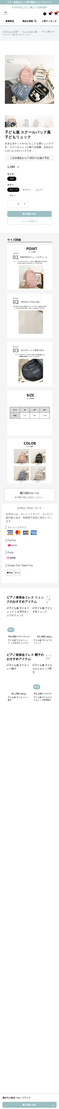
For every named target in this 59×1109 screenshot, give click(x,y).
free (12, 179)
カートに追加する (29, 221)
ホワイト (27, 190)
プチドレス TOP (10, 31)
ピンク (39, 190)
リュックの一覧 (29, 31)
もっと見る (48, 599)
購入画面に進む (29, 214)
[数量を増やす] (25, 204)
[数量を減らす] (12, 204)
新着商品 (10, 21)
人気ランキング (49, 21)
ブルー (12, 195)
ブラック (13, 190)
